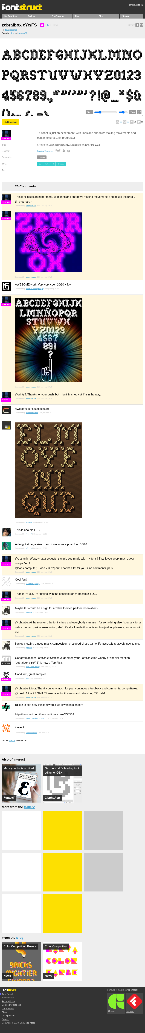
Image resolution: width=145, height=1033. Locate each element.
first (12, 33)
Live (77, 16)
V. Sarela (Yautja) (33, 584)
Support (126, 16)
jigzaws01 (22, 33)
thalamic (29, 522)
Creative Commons (45, 151)
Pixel (89, 112)
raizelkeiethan (31, 733)
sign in (12, 740)
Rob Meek (30, 1023)
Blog (101, 16)
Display (42, 157)
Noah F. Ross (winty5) (35, 289)
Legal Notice (8, 1008)
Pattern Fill (49, 164)
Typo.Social (7, 994)
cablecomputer (32, 413)
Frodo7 (29, 534)
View (132, 112)
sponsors (132, 990)
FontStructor (58, 16)
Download (12, 122)
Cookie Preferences (11, 1005)
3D (40, 164)
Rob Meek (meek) (33, 667)
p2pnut (29, 548)
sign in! (139, 5)
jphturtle (29, 612)
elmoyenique (11, 29)
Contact (5, 1019)
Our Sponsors (8, 1015)
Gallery (31, 16)
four (27, 678)
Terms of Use (8, 997)
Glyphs (111, 1011)
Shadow (61, 164)
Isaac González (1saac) (35, 718)
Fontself (130, 1011)
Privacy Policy (8, 1001)
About (4, 1012)
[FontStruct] (26, 9)
